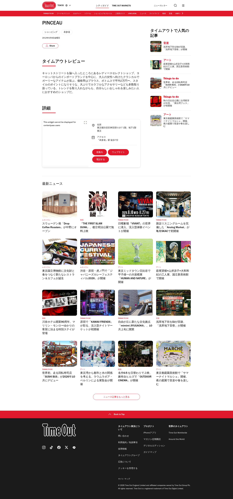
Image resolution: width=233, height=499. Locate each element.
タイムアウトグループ (129, 456)
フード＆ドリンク (63, 14)
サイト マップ (124, 479)
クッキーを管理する (128, 468)
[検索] (175, 5)
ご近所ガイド (120, 14)
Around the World (177, 439)
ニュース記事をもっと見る (116, 397)
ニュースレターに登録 (160, 6)
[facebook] (59, 447)
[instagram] (43, 447)
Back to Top (119, 414)
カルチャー (77, 14)
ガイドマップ (149, 452)
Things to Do (48, 14)
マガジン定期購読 (152, 439)
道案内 (99, 152)
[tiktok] (51, 447)
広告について (124, 462)
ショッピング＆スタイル (103, 14)
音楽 (170, 14)
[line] (74, 447)
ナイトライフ (154, 14)
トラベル (87, 14)
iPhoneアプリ (149, 433)
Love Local (132, 14)
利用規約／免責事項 (128, 443)
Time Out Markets (121, 6)
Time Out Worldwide (178, 433)
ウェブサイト (118, 152)
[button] (85, 123)
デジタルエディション (154, 446)
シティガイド (102, 6)
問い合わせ (123, 436)
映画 (164, 14)
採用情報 (122, 449)
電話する (100, 160)
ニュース (143, 14)
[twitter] (66, 447)
